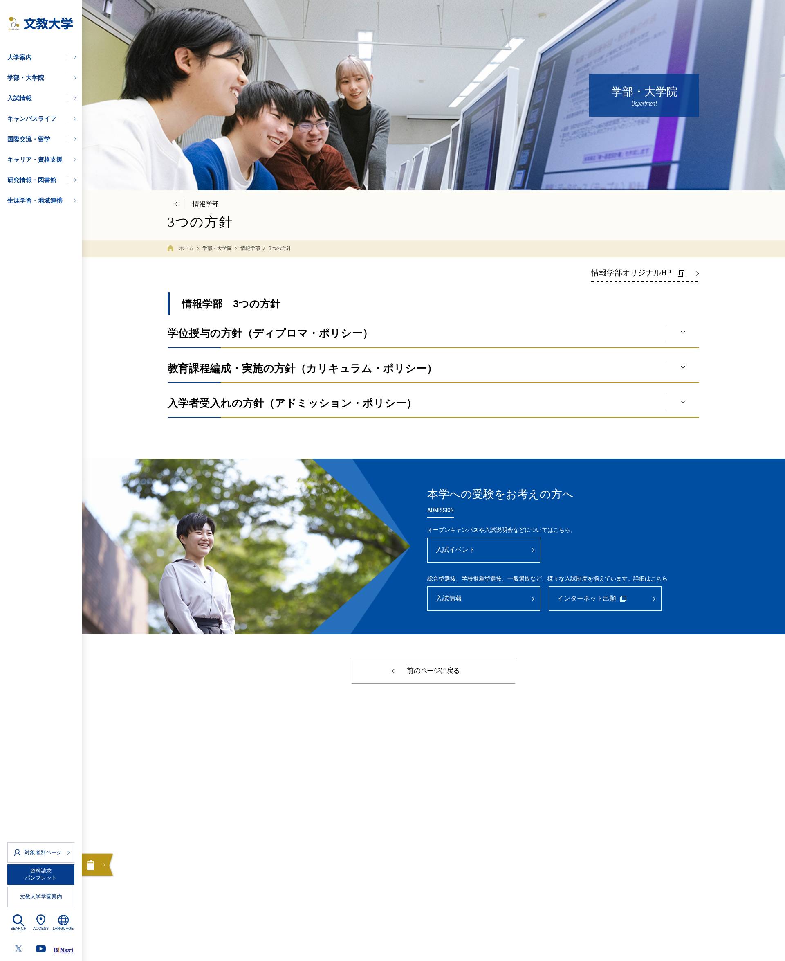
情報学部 (250, 248)
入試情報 (449, 598)
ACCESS (41, 929)
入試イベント (455, 549)
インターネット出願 (586, 598)
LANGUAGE (63, 929)
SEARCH (19, 929)
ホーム (186, 248)
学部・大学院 (217, 248)
